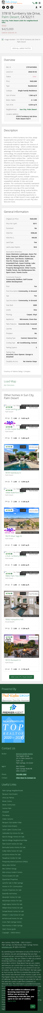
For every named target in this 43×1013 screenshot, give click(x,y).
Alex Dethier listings (9, 869)
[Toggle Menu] (39, 3)
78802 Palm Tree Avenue (15, 576)
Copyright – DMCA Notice (11, 933)
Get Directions (9, 385)
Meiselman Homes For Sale (12, 901)
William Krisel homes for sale (12, 908)
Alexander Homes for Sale (11, 897)
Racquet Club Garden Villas (12, 822)
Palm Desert (10, 17)
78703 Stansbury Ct (13, 472)
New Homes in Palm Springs (12, 925)
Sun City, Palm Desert (28, 109)
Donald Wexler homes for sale (13, 911)
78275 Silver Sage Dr (13, 536)
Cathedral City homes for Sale (13, 833)
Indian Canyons (7, 819)
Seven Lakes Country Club (11, 829)
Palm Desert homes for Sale (12, 844)
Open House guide (9, 929)
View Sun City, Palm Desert (21, 677)
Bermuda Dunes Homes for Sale (13, 847)
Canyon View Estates (9, 826)
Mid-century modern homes (12, 872)
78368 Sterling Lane (13, 409)
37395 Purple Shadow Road (16, 429)
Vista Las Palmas (8, 798)
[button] (36, 3)
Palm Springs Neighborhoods (12, 790)
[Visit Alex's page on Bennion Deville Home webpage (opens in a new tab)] (16, 697)
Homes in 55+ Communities (12, 886)
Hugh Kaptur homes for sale (12, 904)
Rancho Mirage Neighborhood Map (14, 840)
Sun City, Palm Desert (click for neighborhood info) (20, 21)
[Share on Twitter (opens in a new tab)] (8, 7)
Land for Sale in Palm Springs (12, 883)
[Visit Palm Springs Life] (13, 729)
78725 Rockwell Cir (13, 660)
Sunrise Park (6, 808)
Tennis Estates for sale (10, 876)
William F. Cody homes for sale (13, 915)
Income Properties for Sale (11, 890)
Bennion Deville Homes (24, 754)
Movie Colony (7, 801)
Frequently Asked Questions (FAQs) (15, 861)
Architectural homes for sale (12, 918)
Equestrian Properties (10, 879)
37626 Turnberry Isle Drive (16, 556)
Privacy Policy (9, 958)
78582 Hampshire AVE (14, 619)
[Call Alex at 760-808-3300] (34, 3)
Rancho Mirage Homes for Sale (13, 837)
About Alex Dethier (9, 865)
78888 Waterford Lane (14, 492)
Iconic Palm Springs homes (12, 922)
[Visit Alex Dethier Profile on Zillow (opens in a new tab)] (13, 709)
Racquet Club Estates (10, 794)
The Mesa (5, 815)
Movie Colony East (8, 805)
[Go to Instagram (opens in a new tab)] (12, 7)
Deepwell (5, 812)
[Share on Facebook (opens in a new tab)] (3, 7)
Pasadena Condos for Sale (11, 858)
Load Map (10, 381)
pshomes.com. (7, 947)
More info (12, 1001)
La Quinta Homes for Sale (11, 854)
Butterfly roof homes (9, 893)
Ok (33, 1006)
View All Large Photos (21, 48)
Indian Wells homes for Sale (12, 851)
